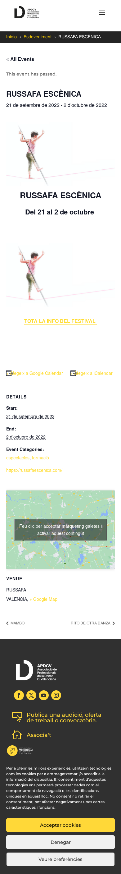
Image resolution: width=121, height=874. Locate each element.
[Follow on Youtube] (44, 695)
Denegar (61, 842)
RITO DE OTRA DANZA (91, 622)
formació (40, 457)
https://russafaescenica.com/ (34, 470)
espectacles (17, 457)
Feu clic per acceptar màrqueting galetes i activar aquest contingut (60, 529)
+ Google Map (43, 599)
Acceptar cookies (60, 825)
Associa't (39, 735)
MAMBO (17, 622)
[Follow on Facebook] (19, 695)
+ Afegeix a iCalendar (91, 373)
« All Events (20, 58)
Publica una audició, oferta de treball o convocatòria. (64, 717)
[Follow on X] (31, 695)
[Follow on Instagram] (56, 695)
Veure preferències (60, 859)
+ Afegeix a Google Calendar (34, 373)
